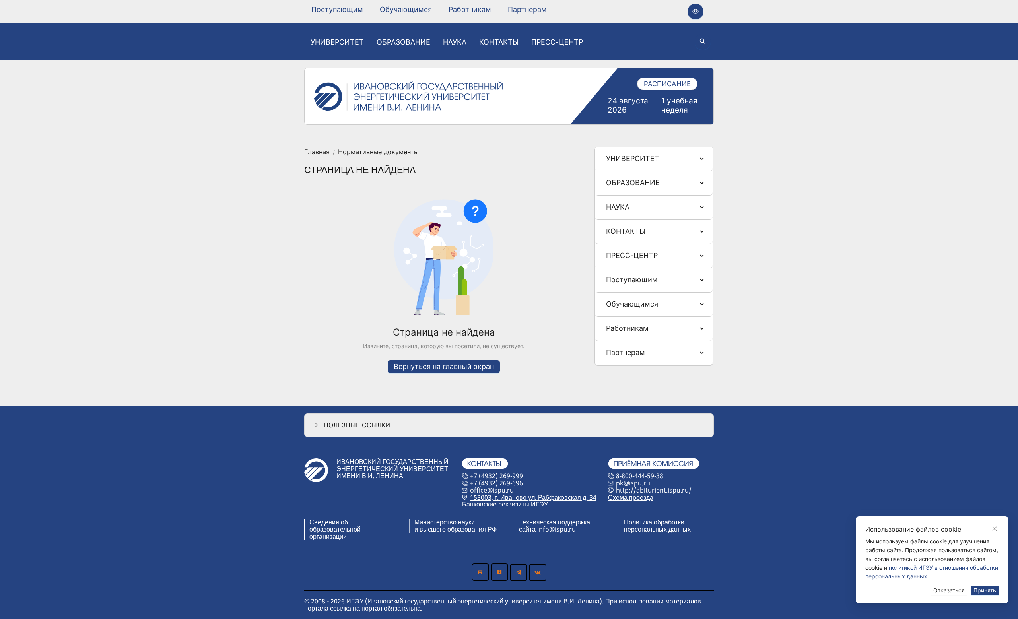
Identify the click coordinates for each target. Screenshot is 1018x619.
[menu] (429, 9)
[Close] (994, 528)
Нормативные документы (378, 152)
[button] (509, 425)
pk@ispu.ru (633, 483)
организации (328, 536)
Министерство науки (444, 522)
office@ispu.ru (492, 490)
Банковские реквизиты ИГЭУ (505, 504)
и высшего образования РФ (455, 529)
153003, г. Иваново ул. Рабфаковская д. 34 (533, 497)
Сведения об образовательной (335, 526)
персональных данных (657, 529)
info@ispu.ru (556, 529)
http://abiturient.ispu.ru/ (654, 490)
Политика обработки (654, 522)
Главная (317, 152)
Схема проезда (630, 497)
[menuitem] (337, 9)
